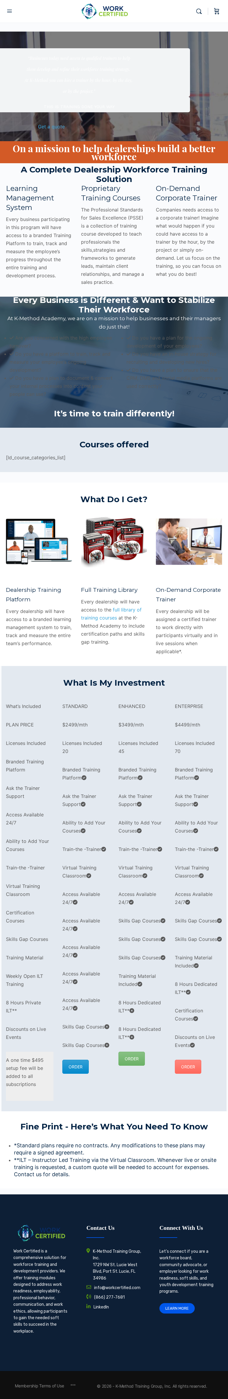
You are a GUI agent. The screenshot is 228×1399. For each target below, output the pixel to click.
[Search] (200, 11)
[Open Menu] (9, 10)
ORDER (76, 1066)
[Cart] (217, 11)
